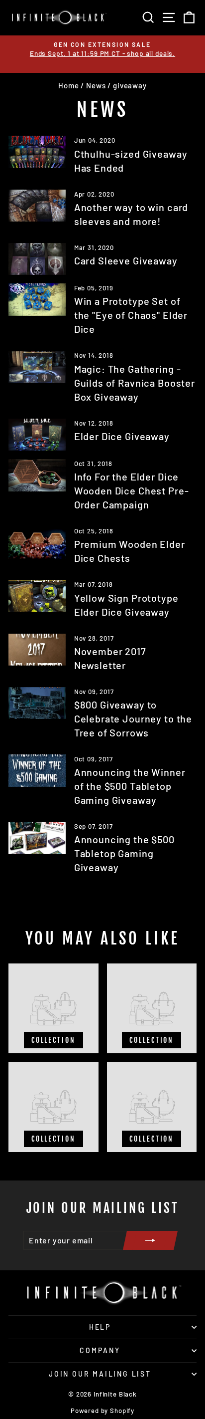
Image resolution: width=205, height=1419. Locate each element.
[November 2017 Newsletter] (37, 650)
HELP (100, 1327)
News (95, 85)
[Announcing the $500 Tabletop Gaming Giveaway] (37, 838)
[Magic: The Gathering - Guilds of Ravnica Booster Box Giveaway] (37, 367)
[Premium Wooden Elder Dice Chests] (37, 542)
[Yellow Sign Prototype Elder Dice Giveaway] (37, 596)
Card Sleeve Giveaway (126, 260)
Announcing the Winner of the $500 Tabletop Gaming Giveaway (130, 786)
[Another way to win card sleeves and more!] (37, 206)
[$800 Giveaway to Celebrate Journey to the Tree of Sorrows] (37, 703)
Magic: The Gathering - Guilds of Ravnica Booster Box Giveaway (134, 383)
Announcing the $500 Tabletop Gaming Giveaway (124, 853)
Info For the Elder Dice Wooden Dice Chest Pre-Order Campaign (131, 490)
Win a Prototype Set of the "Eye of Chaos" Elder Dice (131, 315)
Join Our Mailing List (100, 1374)
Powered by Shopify (102, 1411)
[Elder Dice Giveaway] (37, 435)
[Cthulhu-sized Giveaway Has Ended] (37, 152)
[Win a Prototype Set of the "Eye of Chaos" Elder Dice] (37, 299)
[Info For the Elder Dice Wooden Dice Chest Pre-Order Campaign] (37, 475)
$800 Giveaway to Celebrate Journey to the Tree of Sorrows (133, 718)
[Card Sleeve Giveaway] (37, 259)
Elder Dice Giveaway (122, 436)
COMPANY (100, 1350)
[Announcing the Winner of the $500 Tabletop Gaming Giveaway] (37, 770)
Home (68, 85)
